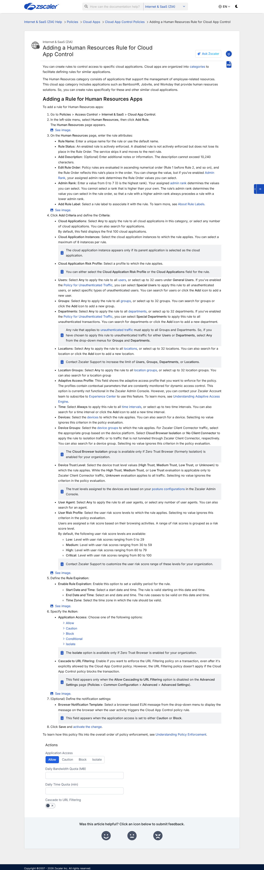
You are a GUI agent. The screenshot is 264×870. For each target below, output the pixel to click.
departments (137, 311)
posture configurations (168, 489)
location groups (145, 370)
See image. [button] (63, 130)
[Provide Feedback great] (106, 836)
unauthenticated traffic (116, 330)
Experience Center (102, 396)
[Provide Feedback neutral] (132, 836)
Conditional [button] (74, 639)
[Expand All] (229, 54)
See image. (63, 693)
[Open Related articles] (259, 189)
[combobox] (113, 6)
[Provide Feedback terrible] (158, 836)
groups (126, 301)
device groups (107, 428)
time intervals (131, 407)
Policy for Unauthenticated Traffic (88, 285)
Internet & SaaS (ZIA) (160, 6)
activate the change (87, 727)
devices (92, 417)
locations (130, 348)
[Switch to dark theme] (236, 7)
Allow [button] (70, 623)
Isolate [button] (70, 644)
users (122, 280)
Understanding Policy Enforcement (181, 734)
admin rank (178, 183)
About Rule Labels (191, 204)
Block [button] (70, 633)
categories (197, 66)
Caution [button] (71, 628)
